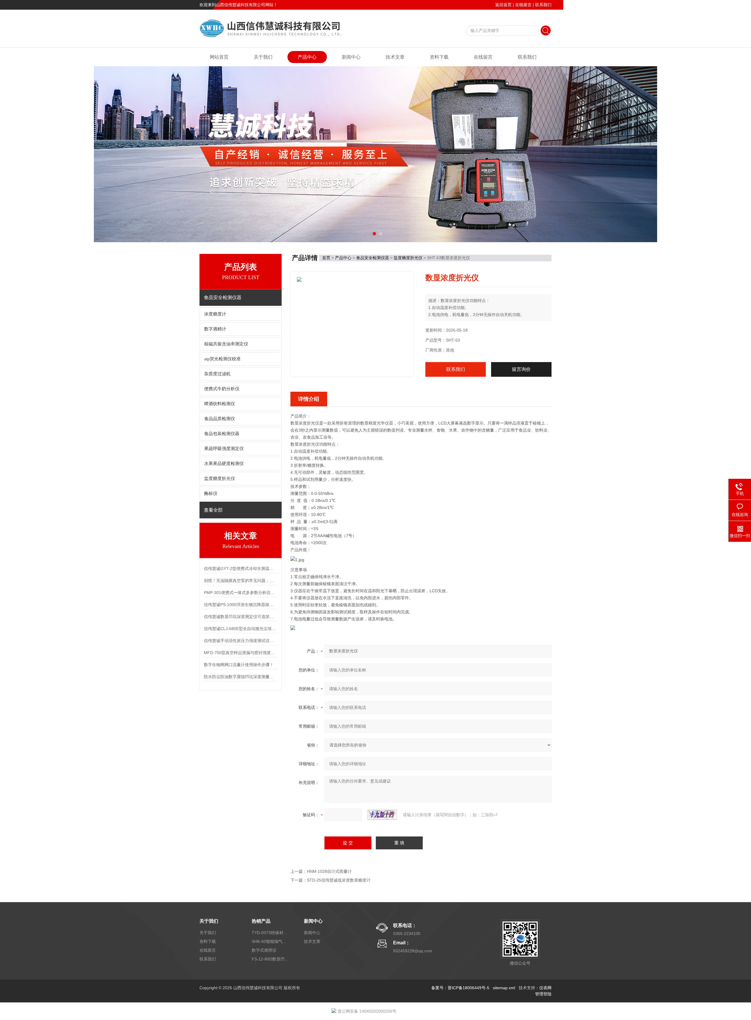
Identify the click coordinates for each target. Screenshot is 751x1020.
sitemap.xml (504, 987)
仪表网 (545, 987)
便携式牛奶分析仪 (221, 388)
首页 (326, 257)
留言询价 (521, 369)
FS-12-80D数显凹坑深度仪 (271, 959)
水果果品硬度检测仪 (224, 463)
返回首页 (503, 4)
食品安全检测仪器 (372, 257)
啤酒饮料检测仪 (219, 403)
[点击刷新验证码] (382, 815)
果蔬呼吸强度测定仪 (224, 448)
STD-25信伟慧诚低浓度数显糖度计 (339, 880)
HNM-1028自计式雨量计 (329, 871)
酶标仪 (210, 493)
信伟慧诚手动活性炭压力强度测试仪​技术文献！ (240, 640)
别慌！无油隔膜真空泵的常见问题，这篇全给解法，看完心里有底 (240, 580)
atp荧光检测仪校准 (222, 359)
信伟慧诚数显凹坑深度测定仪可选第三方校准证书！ (240, 616)
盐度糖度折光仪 (219, 478)
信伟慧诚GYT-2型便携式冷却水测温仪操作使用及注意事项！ (240, 568)
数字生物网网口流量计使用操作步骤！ (239, 664)
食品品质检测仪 (219, 418)
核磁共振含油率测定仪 (226, 344)
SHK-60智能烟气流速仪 (271, 941)
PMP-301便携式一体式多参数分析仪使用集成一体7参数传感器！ (240, 592)
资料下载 (439, 57)
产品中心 (307, 57)
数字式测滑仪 (264, 950)
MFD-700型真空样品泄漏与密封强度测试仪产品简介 (240, 652)
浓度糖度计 (215, 314)
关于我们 (263, 57)
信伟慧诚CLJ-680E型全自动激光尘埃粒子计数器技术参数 (240, 628)
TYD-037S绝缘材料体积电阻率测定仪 (271, 932)
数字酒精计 (215, 329)
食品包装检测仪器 (221, 433)
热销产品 (261, 921)
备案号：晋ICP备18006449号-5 (460, 987)
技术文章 (395, 57)
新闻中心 (351, 57)
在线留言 (523, 4)
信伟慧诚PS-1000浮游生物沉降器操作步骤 (240, 604)
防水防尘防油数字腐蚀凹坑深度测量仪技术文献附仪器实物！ (240, 676)
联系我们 (543, 4)
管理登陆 (543, 994)
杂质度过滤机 (217, 373)
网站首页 (219, 57)
